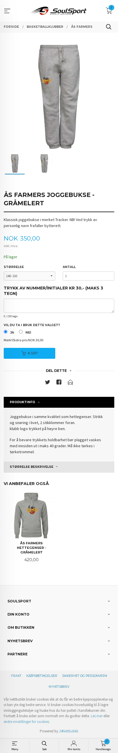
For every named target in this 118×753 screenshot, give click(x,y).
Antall (69, 267)
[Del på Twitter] (47, 383)
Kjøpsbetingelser (41, 676)
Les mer (97, 715)
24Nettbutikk (68, 731)
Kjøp (33, 353)
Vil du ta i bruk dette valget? (32, 325)
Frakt (16, 676)
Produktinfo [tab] (22, 402)
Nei (28, 332)
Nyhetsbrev (59, 687)
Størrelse (14, 267)
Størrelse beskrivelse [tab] (31, 467)
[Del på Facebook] (59, 383)
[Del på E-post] (70, 383)
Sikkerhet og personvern (84, 676)
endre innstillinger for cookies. (27, 721)
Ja (12, 332)
